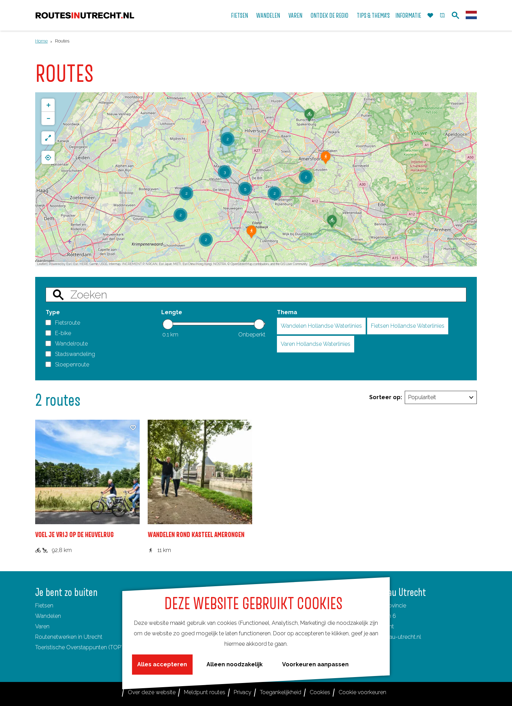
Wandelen (48, 616)
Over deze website (152, 692)
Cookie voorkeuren (362, 692)
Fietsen (44, 605)
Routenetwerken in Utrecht (68, 637)
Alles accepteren (162, 664)
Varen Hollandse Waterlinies (315, 344)
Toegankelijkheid (280, 692)
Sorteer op (385, 397)
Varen (42, 626)
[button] (332, 224)
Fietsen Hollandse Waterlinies (407, 326)
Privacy (242, 692)
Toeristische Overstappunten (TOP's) (80, 647)
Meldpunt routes (204, 692)
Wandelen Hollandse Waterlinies (321, 326)
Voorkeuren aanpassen (315, 664)
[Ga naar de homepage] (84, 15)
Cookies (320, 692)
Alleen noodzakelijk (235, 664)
